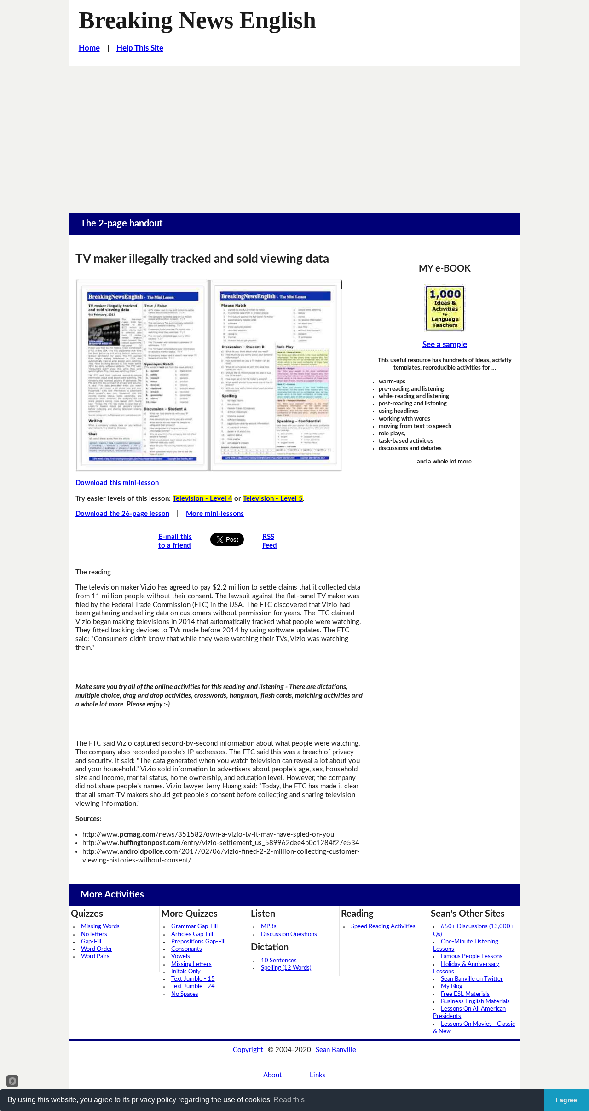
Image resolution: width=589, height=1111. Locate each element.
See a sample (444, 344)
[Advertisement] (294, 135)
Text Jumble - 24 (193, 986)
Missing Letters (191, 964)
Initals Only (186, 972)
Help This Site (139, 48)
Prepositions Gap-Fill (198, 942)
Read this (289, 1100)
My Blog (451, 986)
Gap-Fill (91, 942)
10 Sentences (279, 961)
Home (89, 48)
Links (318, 1075)
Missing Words (100, 927)
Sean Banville (336, 1050)
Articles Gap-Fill (192, 934)
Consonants (186, 949)
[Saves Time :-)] (445, 308)
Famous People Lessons (471, 957)
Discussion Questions (289, 934)
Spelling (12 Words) (286, 968)
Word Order (96, 949)
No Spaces (184, 994)
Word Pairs (95, 957)
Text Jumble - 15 (193, 979)
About (272, 1075)
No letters (94, 934)
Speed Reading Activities (383, 927)
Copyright (248, 1050)
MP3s (269, 927)
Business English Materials (475, 1002)
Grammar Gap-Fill (194, 927)
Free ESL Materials (465, 994)
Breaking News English (197, 19)
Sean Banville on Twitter (472, 979)
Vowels (180, 957)
